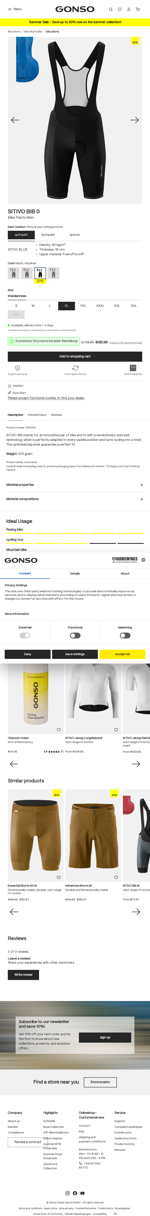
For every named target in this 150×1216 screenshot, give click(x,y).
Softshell (49, 1121)
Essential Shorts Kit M (22, 885)
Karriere (13, 1127)
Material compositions (22, 499)
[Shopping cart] (137, 9)
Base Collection (53, 1127)
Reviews (56, 415)
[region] (75, 120)
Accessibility (100, 1214)
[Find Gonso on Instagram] (67, 1193)
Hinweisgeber (122, 1208)
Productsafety (124, 1144)
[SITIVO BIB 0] (75, 120)
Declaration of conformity (48, 1214)
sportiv (75, 234)
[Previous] (15, 120)
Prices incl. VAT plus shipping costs (125, 343)
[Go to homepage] (75, 9)
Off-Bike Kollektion (56, 1132)
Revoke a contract (27, 1142)
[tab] (21, 236)
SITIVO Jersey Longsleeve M (83, 738)
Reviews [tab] (17, 938)
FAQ (81, 1131)
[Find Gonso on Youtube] (82, 1193)
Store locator (100, 1082)
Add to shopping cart (75, 356)
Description (15, 415)
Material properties (20, 484)
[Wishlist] (119, 9)
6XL (19, 315)
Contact (84, 1126)
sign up (105, 1037)
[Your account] (128, 9)
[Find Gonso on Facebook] (75, 1193)
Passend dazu (37, 415)
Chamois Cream (18, 738)
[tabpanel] (75, 250)
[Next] (134, 120)
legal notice (50, 1208)
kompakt (48, 234)
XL (67, 305)
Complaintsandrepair (128, 1127)
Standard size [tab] (17, 296)
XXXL (100, 305)
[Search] (110, 9)
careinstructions (125, 1138)
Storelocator (123, 1132)
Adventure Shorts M (78, 885)
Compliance (16, 1132)
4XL (117, 305)
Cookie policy (105, 1208)
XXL (83, 305)
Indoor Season (52, 1138)
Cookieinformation (85, 1208)
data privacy (66, 1208)
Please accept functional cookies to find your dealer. (46, 398)
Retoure (119, 1150)
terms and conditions (30, 1208)
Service (119, 1113)
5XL (134, 305)
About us (14, 1121)
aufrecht (21, 234)
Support (119, 1121)
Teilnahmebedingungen (77, 1214)
